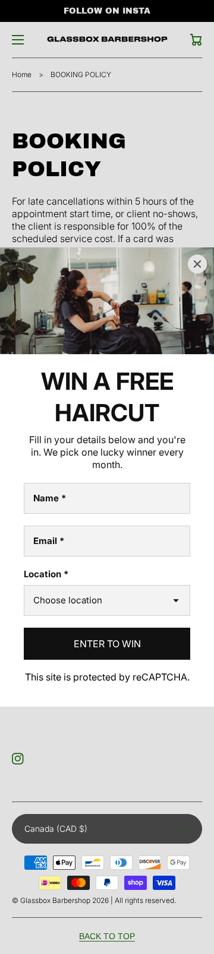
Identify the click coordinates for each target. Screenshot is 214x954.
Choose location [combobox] (67, 600)
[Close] (197, 264)
